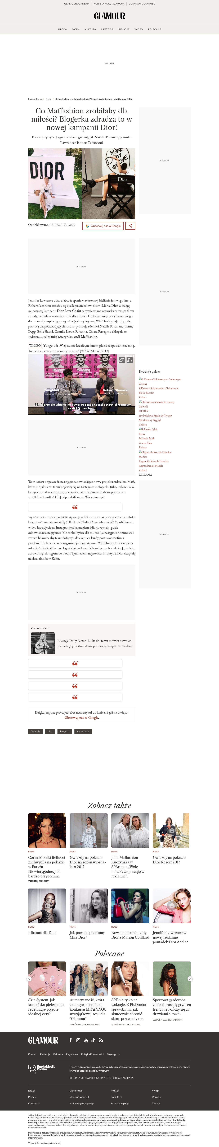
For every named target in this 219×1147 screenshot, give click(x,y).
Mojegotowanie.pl (79, 1097)
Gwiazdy (35, 731)
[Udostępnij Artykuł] (130, 226)
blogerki (64, 731)
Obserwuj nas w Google (105, 226)
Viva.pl (155, 1090)
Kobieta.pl (116, 1097)
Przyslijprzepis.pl (120, 1103)
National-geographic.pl (81, 1103)
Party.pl (32, 1097)
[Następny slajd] (190, 978)
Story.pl (156, 1103)
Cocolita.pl (33, 1103)
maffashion (83, 731)
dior (50, 731)
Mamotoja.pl (76, 1090)
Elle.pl (31, 1090)
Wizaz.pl (156, 1097)
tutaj (57, 1143)
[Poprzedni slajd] (29, 978)
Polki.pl (115, 1090)
